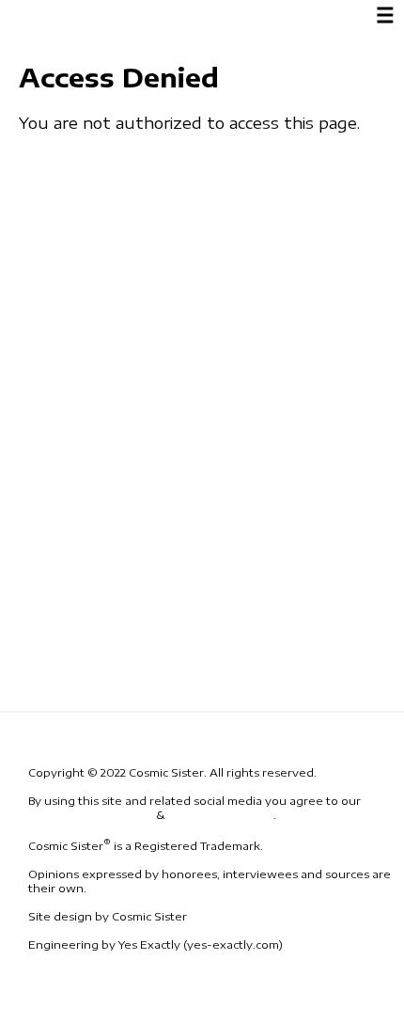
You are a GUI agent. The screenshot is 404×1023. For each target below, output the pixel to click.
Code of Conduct (220, 815)
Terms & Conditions (90, 815)
